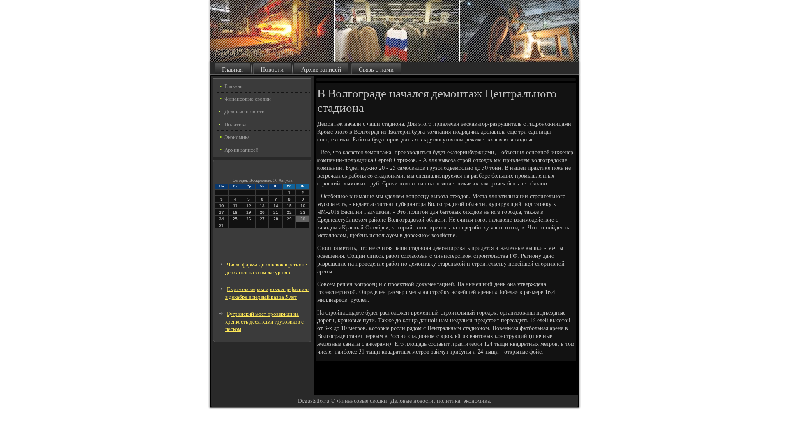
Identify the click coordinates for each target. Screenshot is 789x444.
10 (221, 206)
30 (302, 219)
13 (262, 206)
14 (275, 206)
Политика (235, 124)
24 (221, 219)
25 (235, 219)
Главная (232, 69)
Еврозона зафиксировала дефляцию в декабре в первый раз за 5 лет (267, 293)
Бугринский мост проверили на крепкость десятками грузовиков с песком (264, 321)
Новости (272, 69)
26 (248, 219)
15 (289, 206)
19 (248, 212)
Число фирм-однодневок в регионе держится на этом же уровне (266, 268)
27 (262, 219)
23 (302, 212)
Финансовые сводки (247, 98)
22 (289, 212)
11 (235, 206)
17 (221, 212)
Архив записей (321, 69)
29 (289, 219)
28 (275, 219)
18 (235, 212)
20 (262, 212)
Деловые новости (244, 111)
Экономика (237, 137)
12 (248, 206)
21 (275, 212)
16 (302, 206)
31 (221, 225)
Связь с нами (376, 69)
